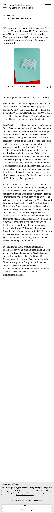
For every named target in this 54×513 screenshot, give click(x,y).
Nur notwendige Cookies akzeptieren (27, 500)
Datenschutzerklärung (25, 495)
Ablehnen (27, 506)
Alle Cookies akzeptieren (27, 510)
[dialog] (27, 497)
